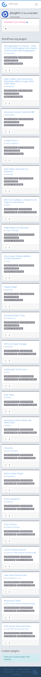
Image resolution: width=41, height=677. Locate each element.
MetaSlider (10, 86)
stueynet (9, 347)
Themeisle (10, 53)
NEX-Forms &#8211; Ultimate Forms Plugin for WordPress (20, 201)
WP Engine (10, 115)
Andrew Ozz (11, 318)
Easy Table (9, 395)
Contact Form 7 (11, 140)
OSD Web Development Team (17, 629)
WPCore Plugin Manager (15, 344)
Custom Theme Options (15, 550)
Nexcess (9, 290)
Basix (8, 205)
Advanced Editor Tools (14, 315)
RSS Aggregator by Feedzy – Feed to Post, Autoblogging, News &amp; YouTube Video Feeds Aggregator (20, 48)
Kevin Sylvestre (12, 451)
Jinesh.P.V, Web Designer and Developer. (21, 553)
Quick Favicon (10, 524)
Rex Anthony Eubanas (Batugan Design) (20, 603)
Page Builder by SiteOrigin (16, 228)
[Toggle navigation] (36, 4)
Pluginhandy (10, 476)
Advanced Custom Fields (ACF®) (19, 112)
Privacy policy (8, 672)
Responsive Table (12, 601)
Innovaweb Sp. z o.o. (13, 578)
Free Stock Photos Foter (15, 575)
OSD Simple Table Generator (17, 626)
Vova (8, 261)
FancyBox (8, 448)
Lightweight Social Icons (15, 369)
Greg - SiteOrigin (12, 230)
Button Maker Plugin (13, 473)
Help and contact (9, 669)
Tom (7, 372)
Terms (17, 672)
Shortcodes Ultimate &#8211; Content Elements (17, 257)
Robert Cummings (12, 527)
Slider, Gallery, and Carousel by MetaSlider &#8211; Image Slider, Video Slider (19, 81)
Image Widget (10, 287)
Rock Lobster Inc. (12, 143)
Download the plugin (24, 669)
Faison (8, 425)
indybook (9, 502)
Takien (8, 397)
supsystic (9, 174)
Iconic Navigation (12, 499)
